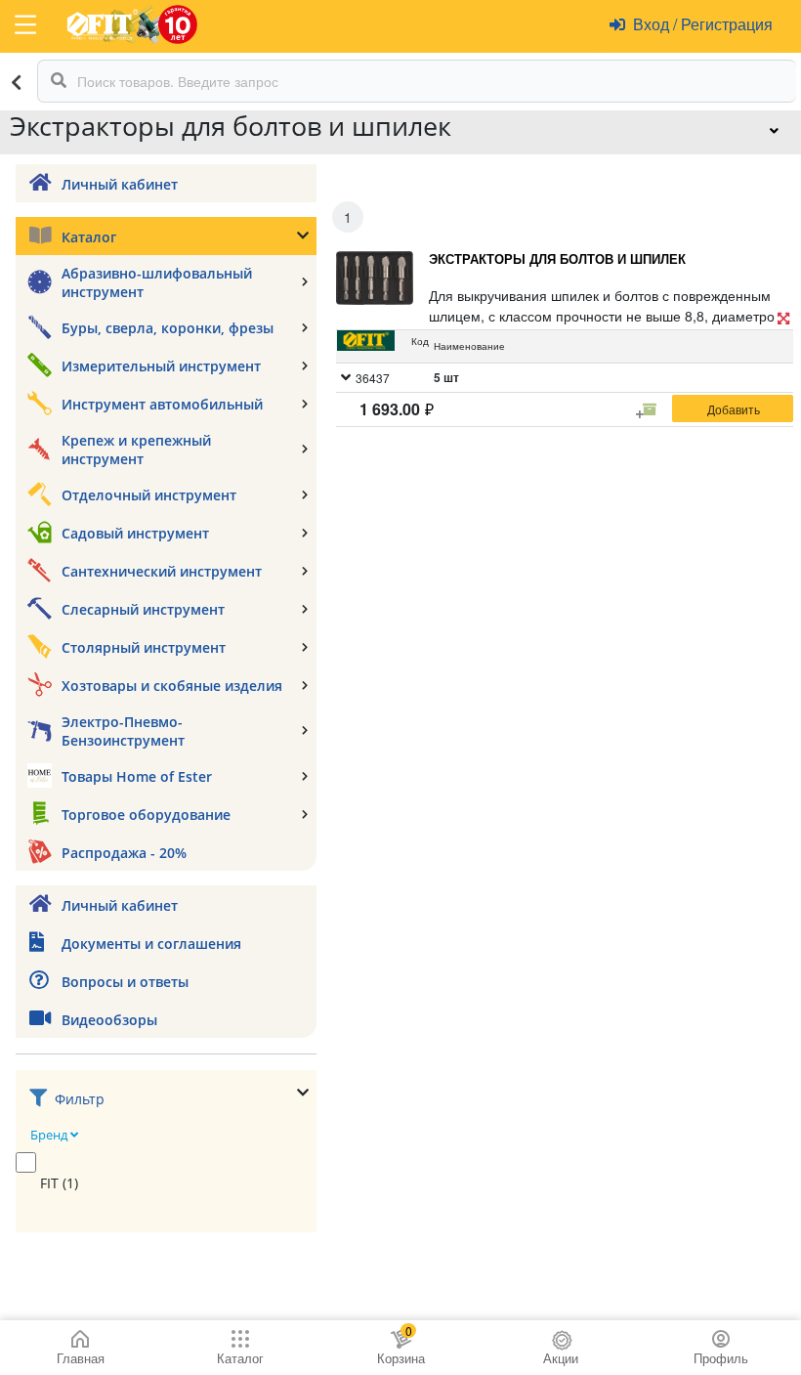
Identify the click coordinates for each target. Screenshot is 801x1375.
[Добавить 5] (649, 409)
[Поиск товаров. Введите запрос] (58, 81)
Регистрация (725, 24)
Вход (653, 24)
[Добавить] (732, 408)
